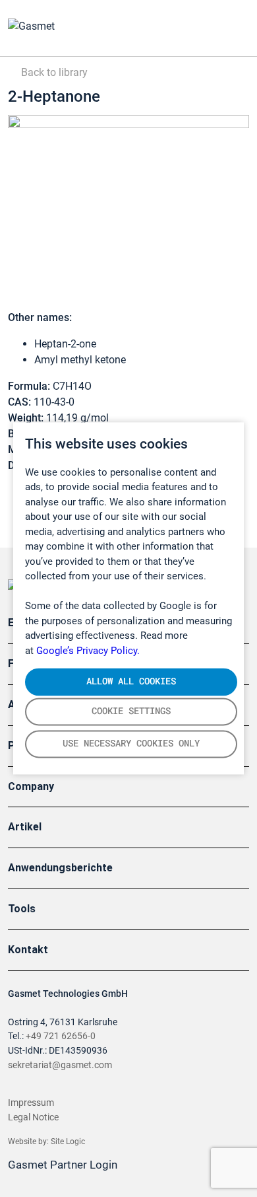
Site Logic (68, 1141)
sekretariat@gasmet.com (60, 1065)
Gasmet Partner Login (64, 1164)
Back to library (53, 72)
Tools (22, 908)
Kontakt (28, 949)
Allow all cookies (131, 681)
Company (31, 786)
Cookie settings (131, 711)
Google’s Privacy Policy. (88, 651)
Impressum (31, 1102)
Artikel (25, 826)
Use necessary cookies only (131, 744)
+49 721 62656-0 (61, 1036)
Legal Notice (33, 1117)
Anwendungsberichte (60, 867)
